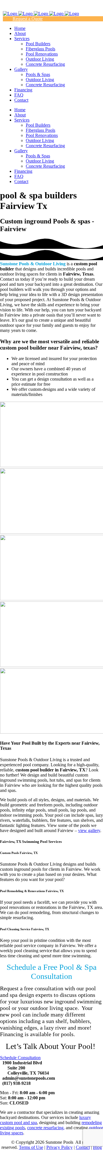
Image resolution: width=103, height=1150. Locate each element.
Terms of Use (31, 1147)
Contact (83, 1147)
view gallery (89, 830)
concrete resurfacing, (46, 1127)
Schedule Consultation (20, 1057)
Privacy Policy (59, 1147)
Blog (97, 1147)
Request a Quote (28, 18)
